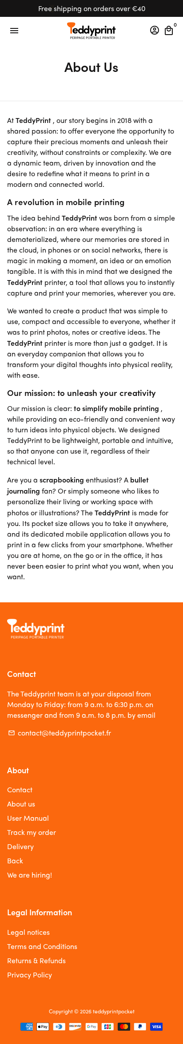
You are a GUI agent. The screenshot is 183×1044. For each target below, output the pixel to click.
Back (15, 860)
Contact (19, 789)
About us (21, 803)
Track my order (31, 832)
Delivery (20, 846)
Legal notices (28, 932)
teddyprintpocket (114, 1011)
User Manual (28, 818)
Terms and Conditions (42, 946)
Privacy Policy (29, 974)
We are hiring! (29, 874)
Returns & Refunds (36, 960)
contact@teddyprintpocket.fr (59, 732)
